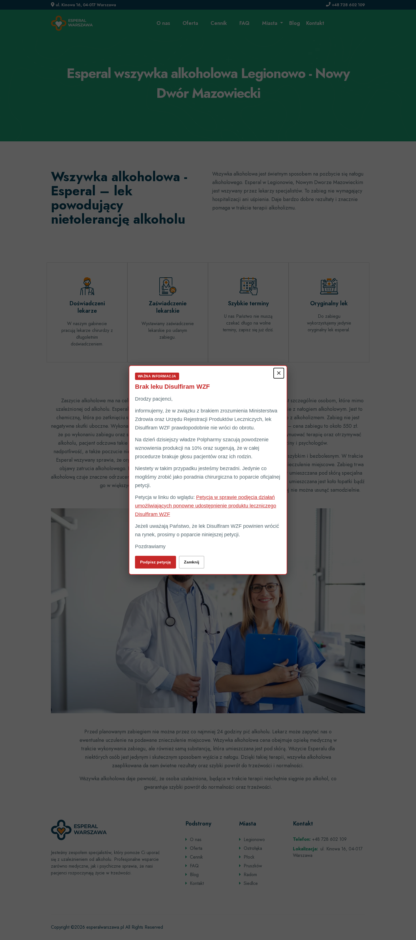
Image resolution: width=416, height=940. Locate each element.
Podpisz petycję (155, 562)
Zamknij (191, 562)
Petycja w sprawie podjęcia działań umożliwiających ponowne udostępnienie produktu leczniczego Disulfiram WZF (205, 505)
